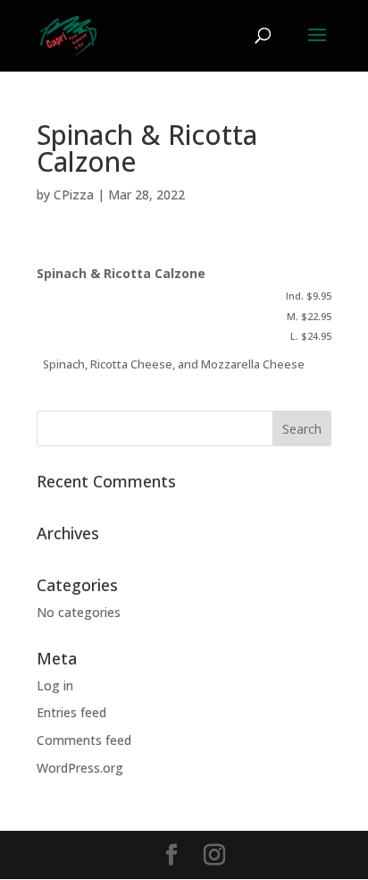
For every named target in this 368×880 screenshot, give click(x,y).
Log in (55, 685)
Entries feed (71, 712)
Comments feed (84, 740)
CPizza (74, 194)
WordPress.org (80, 767)
